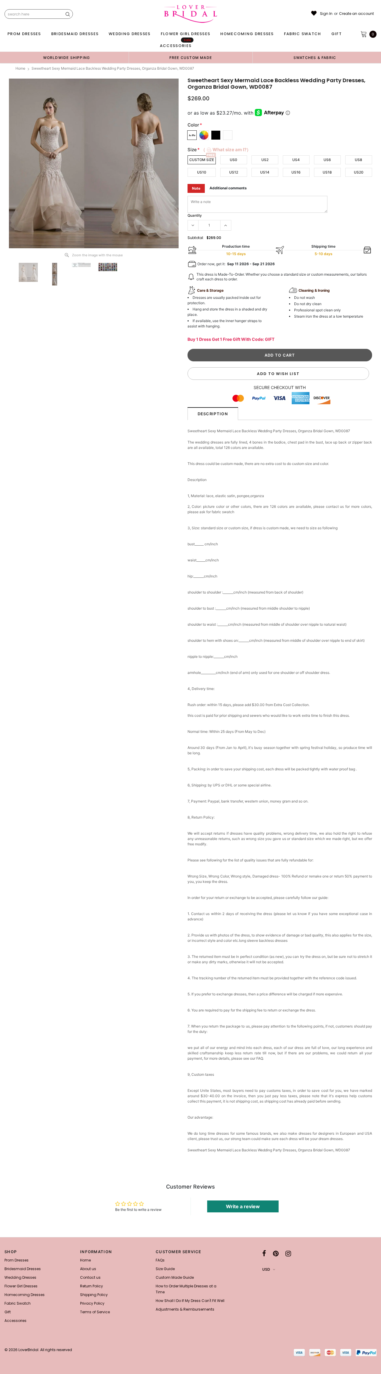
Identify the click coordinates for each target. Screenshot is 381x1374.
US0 (233, 159)
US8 (358, 159)
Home (20, 68)
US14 (264, 172)
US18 (327, 172)
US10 (201, 172)
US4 (296, 159)
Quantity (195, 215)
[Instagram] (288, 1253)
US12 (233, 172)
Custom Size (201, 159)
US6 (327, 159)
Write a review (243, 1206)
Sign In (326, 13)
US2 (264, 159)
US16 (296, 172)
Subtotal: (196, 237)
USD (266, 1269)
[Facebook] (264, 1253)
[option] (66, 57)
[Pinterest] (276, 1253)
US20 (358, 172)
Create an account (356, 13)
